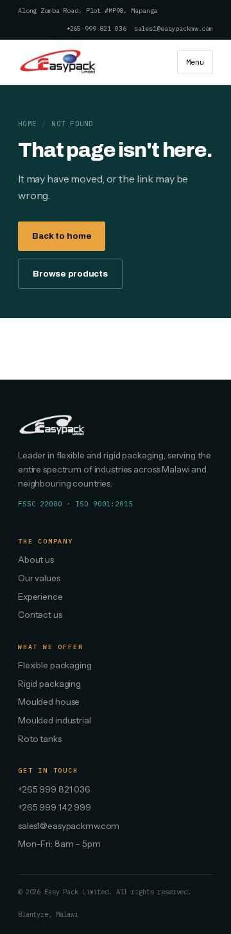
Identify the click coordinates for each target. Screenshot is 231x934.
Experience (40, 597)
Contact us (40, 614)
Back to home (61, 236)
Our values (39, 578)
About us (36, 559)
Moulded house (49, 701)
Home (27, 123)
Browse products (70, 273)
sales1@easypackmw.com (173, 28)
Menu (195, 62)
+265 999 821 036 (96, 28)
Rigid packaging (49, 684)
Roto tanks (40, 739)
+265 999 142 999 (54, 807)
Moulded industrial (54, 720)
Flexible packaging (55, 665)
